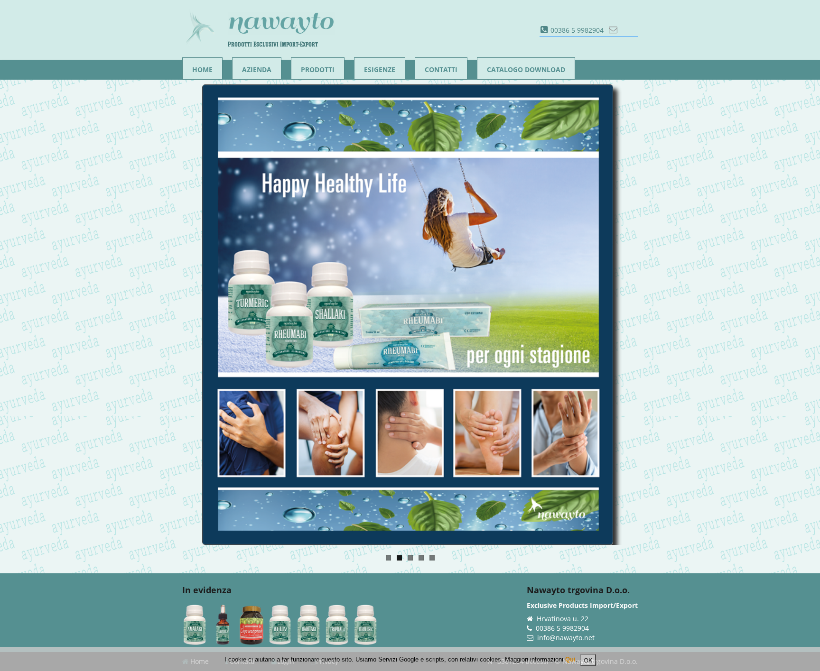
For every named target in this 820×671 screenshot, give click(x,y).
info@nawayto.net (566, 637)
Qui (570, 659)
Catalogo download (526, 69)
